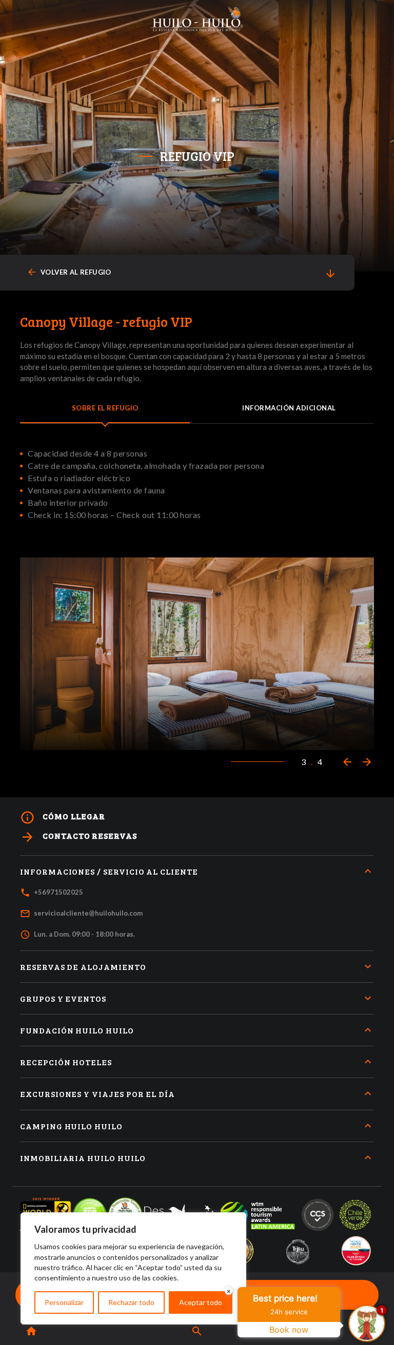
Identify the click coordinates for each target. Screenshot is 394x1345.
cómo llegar (62, 817)
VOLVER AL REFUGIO (69, 272)
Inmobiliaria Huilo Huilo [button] (83, 1157)
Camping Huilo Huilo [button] (71, 1126)
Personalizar (64, 1302)
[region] (133, 1268)
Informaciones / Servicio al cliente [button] (109, 871)
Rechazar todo (131, 1302)
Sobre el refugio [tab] (105, 408)
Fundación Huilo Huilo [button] (77, 1030)
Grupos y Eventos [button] (63, 998)
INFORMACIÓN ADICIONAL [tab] (289, 408)
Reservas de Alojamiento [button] (83, 966)
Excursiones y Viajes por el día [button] (97, 1093)
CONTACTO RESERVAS (78, 837)
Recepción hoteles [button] (66, 1062)
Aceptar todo (200, 1302)
